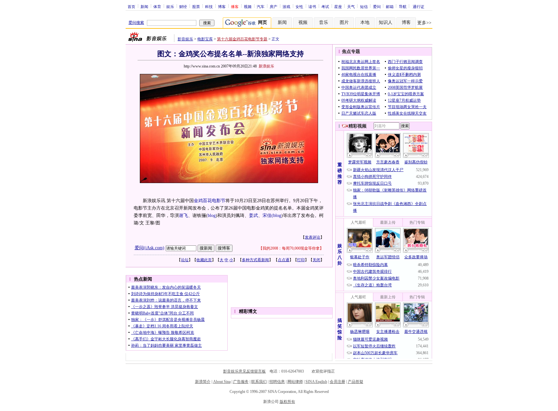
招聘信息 (277, 381)
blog (212, 215)
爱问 (377, 6)
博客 (222, 6)
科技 (209, 6)
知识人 (385, 22)
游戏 (286, 6)
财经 (183, 6)
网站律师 (295, 381)
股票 (196, 6)
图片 (344, 22)
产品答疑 (355, 381)
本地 (364, 22)
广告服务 (241, 381)
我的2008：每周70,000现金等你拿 (291, 248)
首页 (131, 6)
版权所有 (287, 401)
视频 (248, 6)
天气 (351, 6)
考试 (325, 6)
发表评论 (312, 237)
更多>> (424, 22)
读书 (312, 6)
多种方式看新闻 (255, 260)
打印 (301, 260)
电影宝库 (205, 39)
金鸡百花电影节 (209, 200)
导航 (403, 6)
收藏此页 (204, 260)
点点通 (283, 260)
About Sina (222, 381)
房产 (273, 6)
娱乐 (170, 6)
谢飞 (183, 215)
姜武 (253, 215)
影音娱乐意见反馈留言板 (244, 371)
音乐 (323, 22)
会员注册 (337, 381)
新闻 (144, 6)
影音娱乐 (185, 39)
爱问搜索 (136, 22)
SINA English (316, 381)
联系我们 (259, 381)
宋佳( (268, 215)
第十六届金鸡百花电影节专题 (242, 39)
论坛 (185, 260)
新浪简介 (203, 381)
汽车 (260, 6)
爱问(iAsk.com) (149, 247)
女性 (299, 6)
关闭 (316, 260)
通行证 (418, 6)
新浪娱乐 (266, 66)
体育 (157, 6)
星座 (338, 6)
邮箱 (390, 6)
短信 (364, 6)
